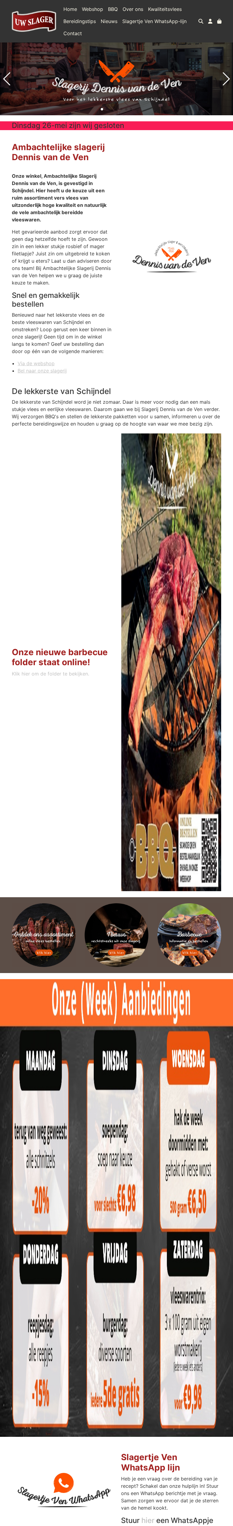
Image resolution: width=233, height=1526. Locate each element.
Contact (72, 33)
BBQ (113, 9)
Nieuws (109, 21)
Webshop (92, 9)
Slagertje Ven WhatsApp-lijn (154, 21)
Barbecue (189, 935)
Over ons (133, 9)
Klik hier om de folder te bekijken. (50, 674)
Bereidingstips (79, 21)
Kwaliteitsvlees (165, 9)
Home (70, 9)
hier (147, 1520)
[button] (102, 109)
